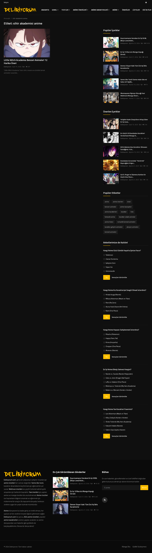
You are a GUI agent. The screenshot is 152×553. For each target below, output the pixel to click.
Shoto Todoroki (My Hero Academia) (118, 421)
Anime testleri (42, 495)
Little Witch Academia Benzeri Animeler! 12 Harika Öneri (25, 62)
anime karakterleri (111, 212)
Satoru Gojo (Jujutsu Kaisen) (115, 429)
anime (107, 201)
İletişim (6, 2)
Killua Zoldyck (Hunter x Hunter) (117, 417)
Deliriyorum (7, 67)
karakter (124, 212)
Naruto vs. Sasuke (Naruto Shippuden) (119, 374)
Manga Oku (126, 546)
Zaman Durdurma (112, 259)
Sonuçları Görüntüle (119, 277)
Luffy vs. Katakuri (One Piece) (116, 382)
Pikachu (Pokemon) (112, 334)
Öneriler (126, 10)
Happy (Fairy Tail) (112, 338)
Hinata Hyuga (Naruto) (113, 294)
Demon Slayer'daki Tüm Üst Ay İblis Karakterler (133, 67)
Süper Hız (109, 267)
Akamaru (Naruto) (112, 350)
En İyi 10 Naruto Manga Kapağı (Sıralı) (131, 53)
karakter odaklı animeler (127, 217)
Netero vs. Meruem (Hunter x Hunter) (119, 390)
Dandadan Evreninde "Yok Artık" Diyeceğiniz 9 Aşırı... (132, 162)
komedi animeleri (110, 232)
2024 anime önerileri (31, 516)
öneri (129, 201)
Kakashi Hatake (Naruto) (114, 425)
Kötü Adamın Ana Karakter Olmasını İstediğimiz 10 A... (133, 148)
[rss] (104, 500)
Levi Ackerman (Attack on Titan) (117, 413)
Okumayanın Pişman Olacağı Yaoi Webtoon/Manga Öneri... (132, 94)
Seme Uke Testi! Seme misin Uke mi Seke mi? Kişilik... (133, 80)
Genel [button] (54, 10)
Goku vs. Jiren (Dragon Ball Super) (118, 378)
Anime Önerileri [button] (80, 10)
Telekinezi (109, 255)
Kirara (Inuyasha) (112, 342)
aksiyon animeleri (132, 227)
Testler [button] (65, 10)
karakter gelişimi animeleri (114, 227)
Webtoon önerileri (15, 489)
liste (132, 212)
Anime (6, 510)
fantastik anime (110, 217)
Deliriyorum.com (10, 479)
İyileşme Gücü (110, 263)
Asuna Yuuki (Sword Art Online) (117, 306)
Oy (107, 277)
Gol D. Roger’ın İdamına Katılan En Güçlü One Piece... (133, 175)
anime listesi (109, 222)
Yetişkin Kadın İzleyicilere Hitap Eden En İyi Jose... (134, 120)
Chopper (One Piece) (113, 346)
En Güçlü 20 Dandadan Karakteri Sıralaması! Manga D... (132, 134)
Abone (144, 487)
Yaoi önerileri (33, 492)
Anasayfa (45, 10)
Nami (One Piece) (112, 310)
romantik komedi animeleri (126, 222)
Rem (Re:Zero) (111, 302)
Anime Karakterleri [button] (99, 10)
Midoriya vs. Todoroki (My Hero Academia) (120, 386)
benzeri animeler (110, 207)
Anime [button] (114, 10)
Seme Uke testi (37, 483)
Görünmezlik (110, 271)
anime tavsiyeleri (126, 207)
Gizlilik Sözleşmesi (139, 546)
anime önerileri (118, 201)
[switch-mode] (146, 2)
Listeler (136, 10)
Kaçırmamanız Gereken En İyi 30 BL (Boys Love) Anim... (133, 39)
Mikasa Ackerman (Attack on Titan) (118, 298)
